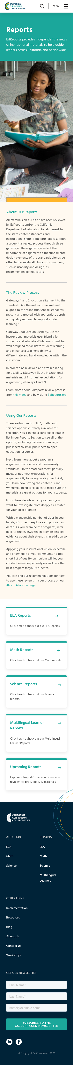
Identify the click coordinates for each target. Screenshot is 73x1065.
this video (19, 394)
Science (11, 865)
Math (9, 856)
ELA (8, 847)
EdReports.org (57, 394)
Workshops (13, 955)
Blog (9, 927)
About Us (12, 936)
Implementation (17, 908)
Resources (13, 917)
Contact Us (13, 946)
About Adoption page (20, 585)
